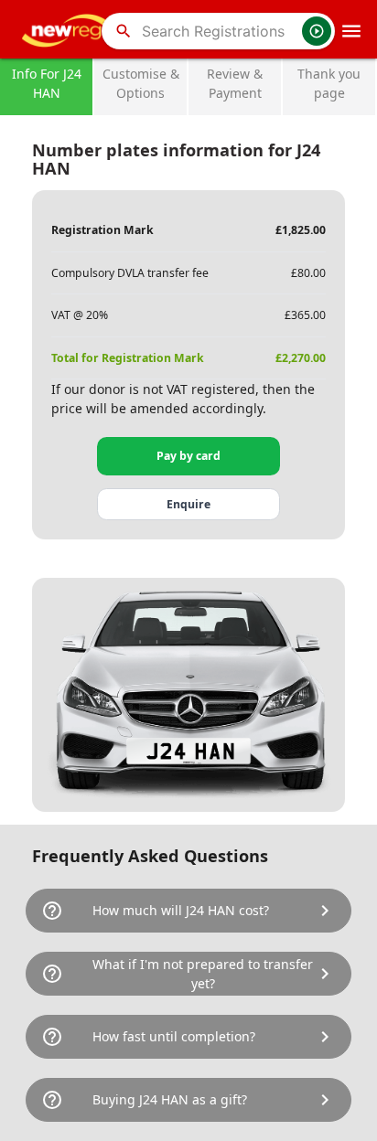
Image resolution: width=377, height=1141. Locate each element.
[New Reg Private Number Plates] (68, 31)
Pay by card (188, 456)
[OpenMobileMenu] (351, 31)
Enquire (188, 504)
